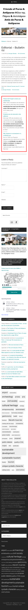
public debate (7, 442)
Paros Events (4, 541)
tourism (11, 462)
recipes (4, 446)
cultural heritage (10, 405)
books (3, 401)
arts (23, 397)
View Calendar (4, 314)
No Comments (21, 53)
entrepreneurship (8, 409)
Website (3, 199)
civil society (12, 401)
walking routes (6, 470)
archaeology (7, 397)
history (20, 416)
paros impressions (16, 435)
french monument (5, 412)
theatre (4, 462)
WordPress (15, 604)
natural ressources (5, 429)
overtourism (16, 432)
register (21, 506)
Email (3, 192)
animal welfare (13, 392)
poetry (10, 438)
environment (20, 409)
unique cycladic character (12, 466)
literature (4, 420)
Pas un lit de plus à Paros (15, 347)
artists (17, 397)
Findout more (4, 268)
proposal (18, 438)
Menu (15, 2)
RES (10, 445)
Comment (4, 168)
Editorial (3, 41)
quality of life (18, 442)
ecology (22, 405)
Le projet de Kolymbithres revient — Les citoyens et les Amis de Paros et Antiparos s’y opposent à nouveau (13, 357)
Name (3, 185)
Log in (20, 604)
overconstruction (6, 432)
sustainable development (8, 451)
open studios (13, 429)
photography (4, 438)
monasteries (19, 423)
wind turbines (20, 470)
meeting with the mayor (8, 423)
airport (5, 392)
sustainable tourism (11, 458)
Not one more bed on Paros (16, 344)
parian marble (6, 435)
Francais (13, 86)
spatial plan (16, 445)
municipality (4, 426)
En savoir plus (12, 268)
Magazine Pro (16, 603)
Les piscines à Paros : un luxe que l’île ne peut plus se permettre (12, 340)
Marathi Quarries (15, 420)
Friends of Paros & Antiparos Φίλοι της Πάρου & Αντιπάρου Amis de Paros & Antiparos (14, 16)
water (13, 470)
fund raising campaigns (17, 412)
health (15, 416)
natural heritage (13, 426)
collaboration (21, 401)
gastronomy (6, 416)
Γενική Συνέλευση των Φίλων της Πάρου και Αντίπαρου (15, 304)
